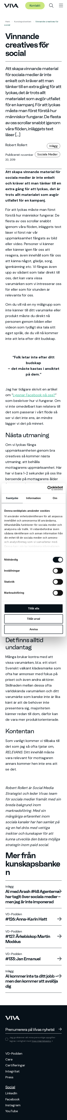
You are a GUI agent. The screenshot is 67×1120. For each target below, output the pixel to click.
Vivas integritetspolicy (41, 1041)
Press (9, 1077)
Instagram (13, 1105)
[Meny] (61, 5)
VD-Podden (13, 1053)
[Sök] (51, 5)
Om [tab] (55, 498)
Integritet (12, 1071)
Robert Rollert (16, 145)
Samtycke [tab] (12, 498)
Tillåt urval (33, 618)
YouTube (11, 1111)
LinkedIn (11, 1093)
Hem (7, 21)
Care (9, 1059)
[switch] (58, 571)
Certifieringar (15, 1065)
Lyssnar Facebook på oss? (34, 395)
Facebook (12, 1099)
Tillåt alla (33, 608)
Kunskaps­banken (22, 21)
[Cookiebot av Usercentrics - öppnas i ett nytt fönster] (48, 488)
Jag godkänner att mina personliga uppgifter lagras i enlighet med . (32, 1039)
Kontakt (34, 5)
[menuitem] (51, 5)
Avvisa (33, 629)
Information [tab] (33, 498)
